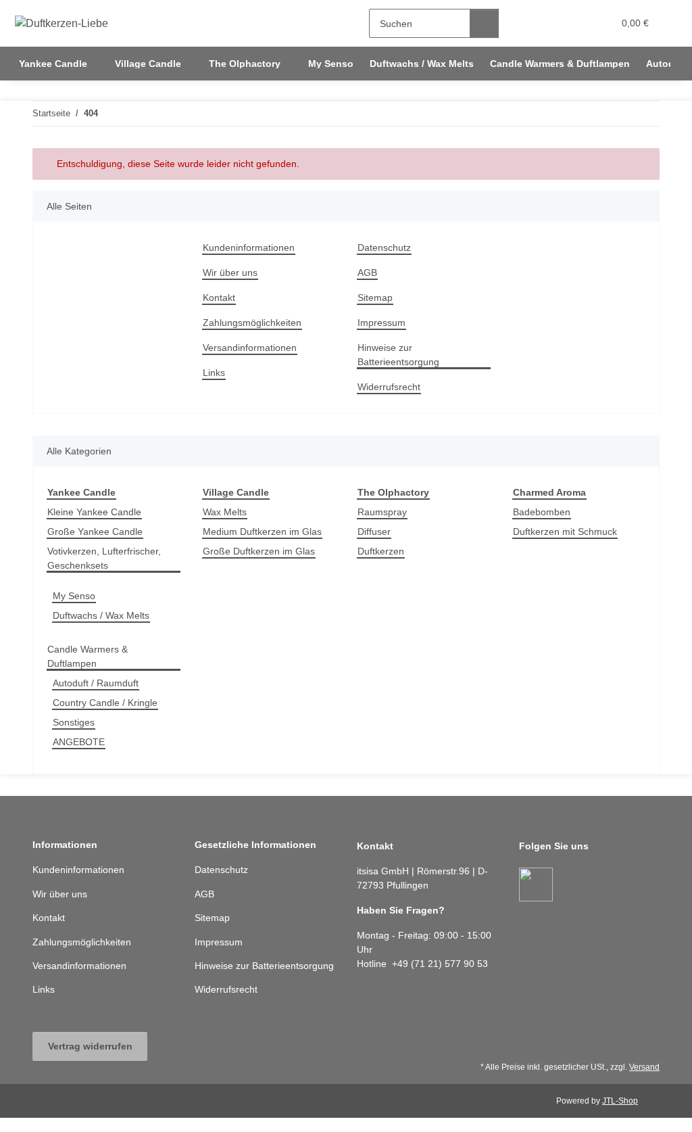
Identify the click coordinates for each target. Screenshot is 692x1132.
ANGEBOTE (79, 741)
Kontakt (219, 297)
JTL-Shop (620, 1101)
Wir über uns (230, 272)
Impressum (381, 322)
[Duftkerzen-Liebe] (62, 24)
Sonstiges (74, 722)
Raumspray (382, 511)
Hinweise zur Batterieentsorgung (398, 354)
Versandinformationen (250, 347)
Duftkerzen (380, 551)
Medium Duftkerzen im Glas (262, 531)
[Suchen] (484, 23)
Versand (644, 1067)
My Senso (74, 595)
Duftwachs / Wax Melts (101, 615)
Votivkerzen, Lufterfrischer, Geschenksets (104, 558)
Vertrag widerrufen (90, 1046)
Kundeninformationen (249, 247)
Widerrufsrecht (388, 386)
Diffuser (374, 531)
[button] (550, 23)
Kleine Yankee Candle (94, 511)
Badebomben (541, 511)
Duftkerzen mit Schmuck (565, 531)
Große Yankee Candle (95, 531)
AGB (367, 272)
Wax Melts (225, 511)
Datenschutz (384, 247)
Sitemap (375, 297)
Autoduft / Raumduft (96, 683)
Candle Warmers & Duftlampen (87, 656)
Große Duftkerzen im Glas (259, 551)
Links (214, 372)
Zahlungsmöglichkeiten (252, 322)
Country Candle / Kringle (105, 702)
